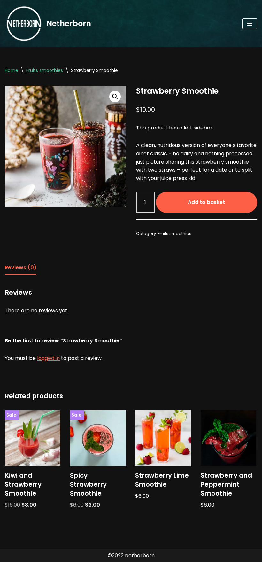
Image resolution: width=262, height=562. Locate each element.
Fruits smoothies (44, 70)
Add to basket (206, 202)
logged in (48, 358)
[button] (115, 96)
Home (11, 70)
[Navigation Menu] (249, 23)
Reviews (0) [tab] (20, 267)
